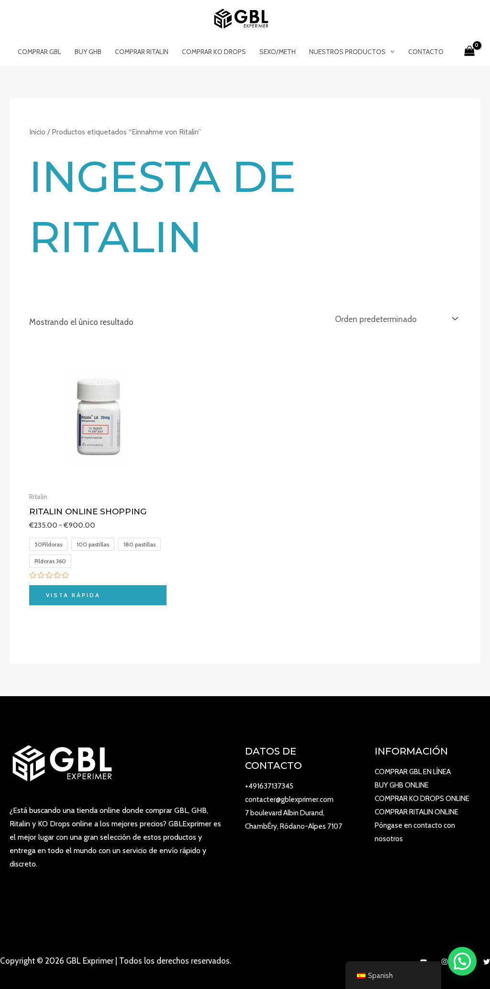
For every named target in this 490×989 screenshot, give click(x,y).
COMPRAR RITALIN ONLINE (416, 812)
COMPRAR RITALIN (141, 51)
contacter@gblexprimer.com (289, 799)
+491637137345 (269, 786)
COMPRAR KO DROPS (214, 51)
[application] (390, 51)
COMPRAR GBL (39, 51)
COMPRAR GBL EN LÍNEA (413, 771)
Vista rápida (73, 595)
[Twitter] (486, 961)
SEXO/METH (277, 51)
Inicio (37, 131)
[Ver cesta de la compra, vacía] (469, 51)
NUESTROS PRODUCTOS (347, 51)
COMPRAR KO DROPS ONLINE (422, 798)
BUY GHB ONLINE (402, 785)
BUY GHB (88, 51)
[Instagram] (444, 961)
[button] (462, 961)
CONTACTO (426, 51)
